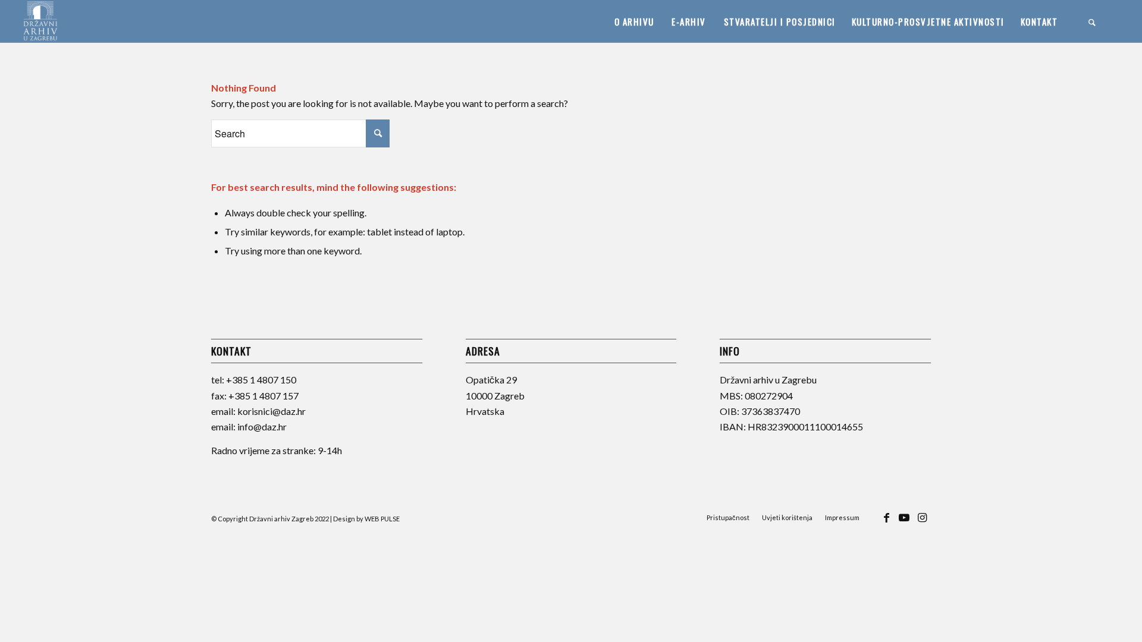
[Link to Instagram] (922, 523)
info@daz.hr (262, 426)
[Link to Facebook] (886, 523)
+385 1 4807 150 (261, 379)
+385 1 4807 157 (263, 395)
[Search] (1092, 21)
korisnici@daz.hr (271, 411)
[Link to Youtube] (904, 523)
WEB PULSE (382, 519)
